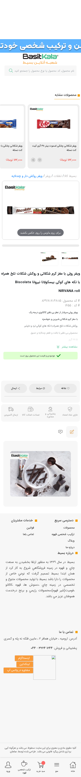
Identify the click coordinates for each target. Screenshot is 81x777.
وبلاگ (71, 541)
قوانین (30, 528)
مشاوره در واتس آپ (18, 670)
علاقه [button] (64, 388)
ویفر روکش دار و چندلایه (27, 176)
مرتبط (39, 388)
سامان (13, 752)
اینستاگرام (24, 658)
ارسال (14, 388)
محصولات (68, 528)
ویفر (48, 176)
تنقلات (58, 176)
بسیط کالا (70, 176)
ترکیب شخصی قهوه (63, 534)
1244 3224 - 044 (42, 648)
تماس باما (28, 534)
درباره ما (70, 547)
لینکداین (25, 664)
